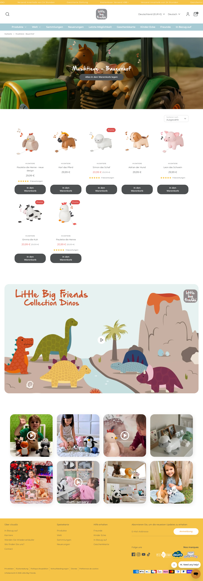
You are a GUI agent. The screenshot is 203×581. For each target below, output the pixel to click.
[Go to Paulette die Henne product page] (65, 214)
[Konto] (188, 14)
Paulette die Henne (66, 239)
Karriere (8, 535)
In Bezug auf (183, 27)
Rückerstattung (22, 569)
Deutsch (172, 14)
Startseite (8, 34)
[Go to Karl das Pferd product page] (65, 142)
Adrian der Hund (137, 167)
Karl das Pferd (66, 167)
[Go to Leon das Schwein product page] (172, 142)
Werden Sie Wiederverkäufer (19, 540)
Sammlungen (54, 27)
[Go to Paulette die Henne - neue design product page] (30, 142)
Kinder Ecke (147, 27)
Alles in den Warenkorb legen (101, 77)
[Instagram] (138, 554)
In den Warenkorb (30, 189)
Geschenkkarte (126, 27)
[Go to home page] (101, 14)
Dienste (74, 569)
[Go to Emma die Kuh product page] (30, 214)
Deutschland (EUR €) (150, 14)
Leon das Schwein (172, 167)
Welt (35, 27)
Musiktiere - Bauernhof (25, 34)
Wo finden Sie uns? (14, 544)
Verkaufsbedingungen (60, 569)
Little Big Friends (29, 573)
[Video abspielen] (101, 339)
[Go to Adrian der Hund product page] (137, 142)
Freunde (165, 27)
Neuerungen (76, 27)
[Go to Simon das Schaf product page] (101, 142)
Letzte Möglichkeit (100, 27)
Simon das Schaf (101, 167)
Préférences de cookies (88, 569)
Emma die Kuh (30, 239)
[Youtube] (143, 554)
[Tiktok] (148, 554)
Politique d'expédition (39, 569)
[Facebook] (133, 554)
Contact (8, 549)
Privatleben (9, 569)
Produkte (18, 27)
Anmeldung (186, 531)
